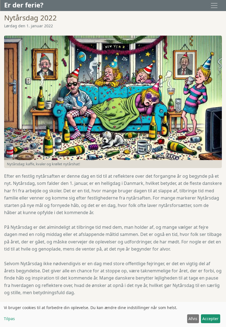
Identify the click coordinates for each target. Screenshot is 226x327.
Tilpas (9, 318)
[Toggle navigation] (214, 5)
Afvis (193, 318)
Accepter (210, 318)
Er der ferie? (23, 4)
